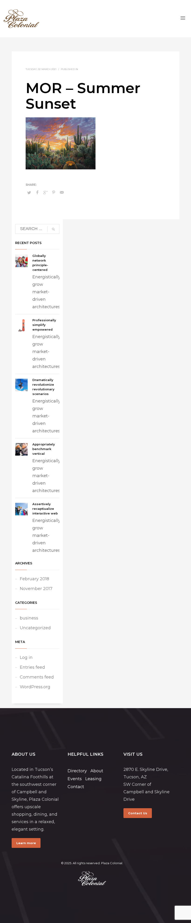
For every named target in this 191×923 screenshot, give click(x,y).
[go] (53, 229)
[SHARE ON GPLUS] (45, 192)
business (29, 618)
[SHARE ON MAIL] (61, 192)
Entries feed (32, 667)
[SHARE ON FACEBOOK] (37, 192)
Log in (26, 657)
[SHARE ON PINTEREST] (53, 192)
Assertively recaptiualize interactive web (45, 508)
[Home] (92, 878)
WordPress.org (35, 686)
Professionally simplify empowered (44, 324)
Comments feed (37, 677)
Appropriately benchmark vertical (43, 448)
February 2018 (34, 578)
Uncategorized (35, 627)
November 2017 (36, 588)
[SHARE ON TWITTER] (29, 192)
